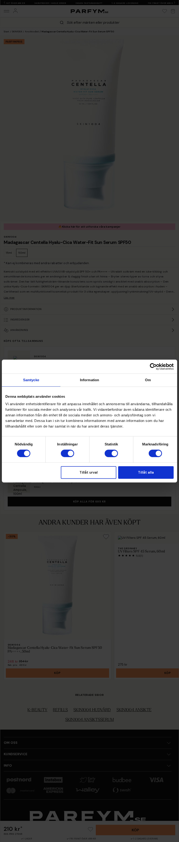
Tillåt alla (146, 472)
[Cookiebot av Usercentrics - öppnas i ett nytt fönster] (153, 366)
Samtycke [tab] (31, 380)
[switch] (67, 453)
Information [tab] (89, 380)
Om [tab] (148, 380)
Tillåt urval (88, 472)
